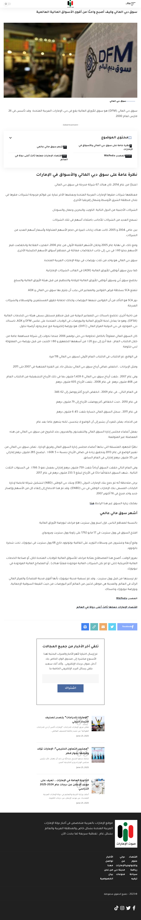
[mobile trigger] (134, 4)
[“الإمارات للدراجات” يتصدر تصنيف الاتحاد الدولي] (98, 723)
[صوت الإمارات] (70, 4)
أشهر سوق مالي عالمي (50, 147)
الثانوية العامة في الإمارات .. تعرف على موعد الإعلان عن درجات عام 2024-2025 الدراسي (64, 785)
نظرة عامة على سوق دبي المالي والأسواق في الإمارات (106, 147)
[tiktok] (116, 908)
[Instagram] (122, 908)
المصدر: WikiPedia (114, 156)
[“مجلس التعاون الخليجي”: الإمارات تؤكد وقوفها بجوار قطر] (98, 755)
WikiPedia (121, 598)
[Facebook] (134, 908)
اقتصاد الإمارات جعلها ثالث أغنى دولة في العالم (41, 158)
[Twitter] (128, 908)
